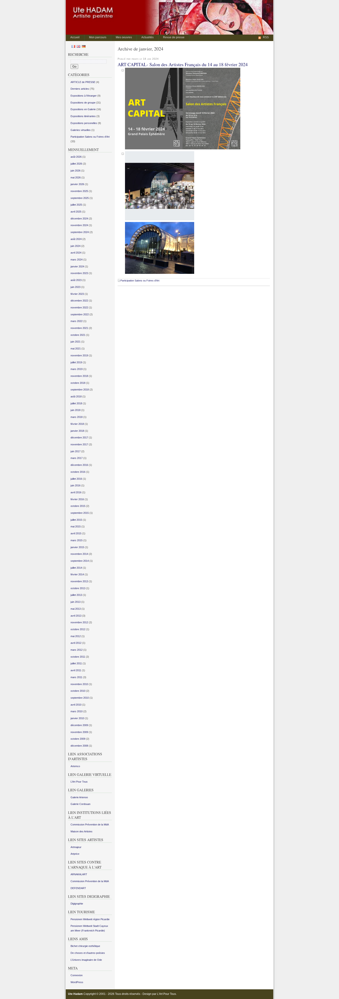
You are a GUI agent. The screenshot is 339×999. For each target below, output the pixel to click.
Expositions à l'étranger (84, 95)
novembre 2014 (79, 554)
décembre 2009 (79, 725)
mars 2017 (77, 458)
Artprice (75, 853)
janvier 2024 (77, 266)
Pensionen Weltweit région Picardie (90, 919)
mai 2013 (76, 608)
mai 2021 (76, 348)
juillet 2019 (76, 362)
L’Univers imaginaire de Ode (86, 959)
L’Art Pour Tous (79, 781)
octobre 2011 (78, 656)
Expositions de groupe (83, 102)
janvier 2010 (77, 718)
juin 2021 (75, 341)
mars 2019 (77, 369)
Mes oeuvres (124, 37)
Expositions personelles (84, 123)
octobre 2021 (78, 335)
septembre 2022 (80, 314)
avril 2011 (76, 670)
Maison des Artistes (81, 831)
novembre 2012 (79, 622)
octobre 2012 (78, 629)
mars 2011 (76, 677)
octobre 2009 (78, 738)
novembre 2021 (79, 328)
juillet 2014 (76, 567)
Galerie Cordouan (80, 804)
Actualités (147, 37)
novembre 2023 (79, 273)
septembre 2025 (80, 198)
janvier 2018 (77, 430)
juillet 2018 (76, 403)
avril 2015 (76, 533)
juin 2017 (75, 451)
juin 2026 (75, 170)
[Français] (73, 46)
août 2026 (76, 156)
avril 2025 (76, 211)
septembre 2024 (80, 232)
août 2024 (76, 239)
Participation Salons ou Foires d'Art (139, 280)
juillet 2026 (76, 163)
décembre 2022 (79, 300)
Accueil (75, 37)
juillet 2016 (76, 478)
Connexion (77, 975)
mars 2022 (77, 321)
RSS (266, 37)
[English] (78, 46)
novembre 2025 (79, 191)
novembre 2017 (79, 444)
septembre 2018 (80, 389)
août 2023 (76, 280)
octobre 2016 (78, 471)
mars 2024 (77, 259)
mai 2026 (76, 177)
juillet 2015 (76, 519)
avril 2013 (76, 615)
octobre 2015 (78, 506)
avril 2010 (76, 704)
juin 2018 (75, 410)
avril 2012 (76, 642)
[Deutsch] (84, 46)
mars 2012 (77, 649)
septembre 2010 (80, 697)
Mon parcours (97, 37)
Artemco (75, 766)
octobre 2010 (78, 690)
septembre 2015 (80, 512)
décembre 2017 (79, 437)
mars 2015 (77, 540)
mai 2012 (76, 636)
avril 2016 (76, 492)
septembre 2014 (80, 560)
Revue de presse (173, 37)
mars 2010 (77, 711)
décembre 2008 (79, 745)
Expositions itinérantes (83, 116)
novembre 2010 (79, 684)
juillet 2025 (76, 204)
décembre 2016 (79, 465)
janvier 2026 (77, 184)
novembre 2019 (79, 355)
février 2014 (77, 574)
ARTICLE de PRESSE (83, 82)
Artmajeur (76, 847)
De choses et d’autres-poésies (88, 953)
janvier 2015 (77, 547)
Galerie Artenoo (79, 797)
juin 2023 (75, 287)
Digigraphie (77, 903)
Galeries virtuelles (81, 130)
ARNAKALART (79, 874)
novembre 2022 (79, 307)
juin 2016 (75, 485)
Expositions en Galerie (83, 109)
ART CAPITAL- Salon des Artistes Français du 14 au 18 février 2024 (183, 64)
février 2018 (77, 424)
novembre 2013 (79, 581)
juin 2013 (75, 601)
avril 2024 (76, 252)
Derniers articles (80, 88)
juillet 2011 (76, 663)
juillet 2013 (76, 595)
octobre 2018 (78, 382)
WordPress (77, 982)
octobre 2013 (78, 588)
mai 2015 (76, 526)
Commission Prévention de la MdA (90, 824)
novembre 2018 (79, 376)
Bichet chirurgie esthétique (85, 946)
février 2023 (77, 294)
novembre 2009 (79, 732)
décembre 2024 (79, 218)
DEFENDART (78, 888)
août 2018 (76, 396)
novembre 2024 (79, 225)
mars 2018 (77, 417)
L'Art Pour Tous (166, 994)
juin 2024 (75, 246)
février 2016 (77, 499)
